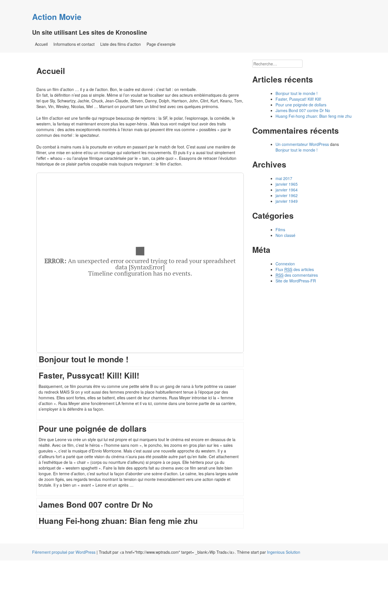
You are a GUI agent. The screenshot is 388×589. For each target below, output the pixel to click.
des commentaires (297, 275)
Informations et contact (74, 44)
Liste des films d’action (120, 44)
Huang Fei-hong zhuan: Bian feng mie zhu (314, 116)
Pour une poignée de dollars (301, 105)
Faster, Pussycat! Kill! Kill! (298, 99)
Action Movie (57, 16)
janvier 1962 (287, 195)
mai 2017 (284, 178)
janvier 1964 (287, 190)
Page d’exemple (161, 44)
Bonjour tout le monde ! (297, 93)
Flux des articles (295, 269)
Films (280, 229)
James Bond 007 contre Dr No (303, 110)
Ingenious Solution (283, 552)
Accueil (41, 44)
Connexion (285, 263)
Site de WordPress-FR (296, 281)
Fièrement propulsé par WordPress (63, 552)
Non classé (285, 235)
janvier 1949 (287, 201)
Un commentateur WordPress (302, 144)
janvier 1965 (287, 184)
